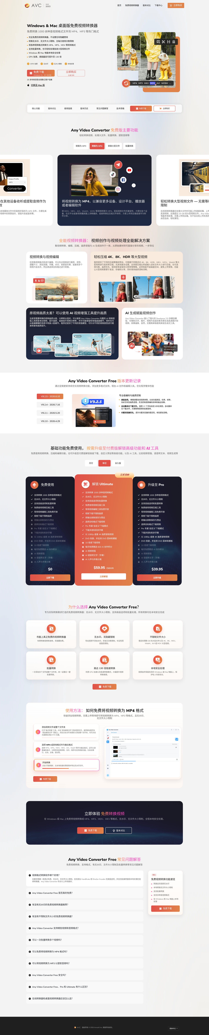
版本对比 (147, 5)
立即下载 (50, 577)
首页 (119, 5)
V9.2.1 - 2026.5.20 (50, 413)
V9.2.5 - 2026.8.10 (50, 396)
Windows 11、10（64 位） (43, 75)
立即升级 (157, 577)
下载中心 (158, 5)
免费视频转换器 (132, 5)
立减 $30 (71, 75)
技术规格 (120, 108)
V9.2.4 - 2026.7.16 (50, 404)
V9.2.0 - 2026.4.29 (50, 421)
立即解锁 (104, 576)
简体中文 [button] (173, 1029)
